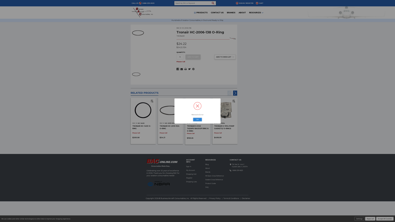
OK (197, 119)
